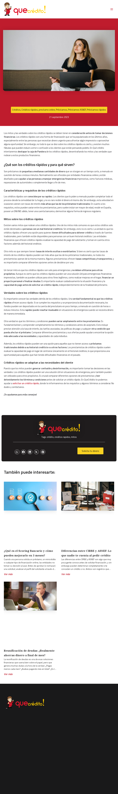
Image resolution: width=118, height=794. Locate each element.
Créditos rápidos (30, 109)
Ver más (8, 574)
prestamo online (47, 109)
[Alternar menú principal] (111, 9)
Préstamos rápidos (96, 109)
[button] (17, 452)
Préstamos (61, 109)
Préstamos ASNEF (77, 109)
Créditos (16, 109)
